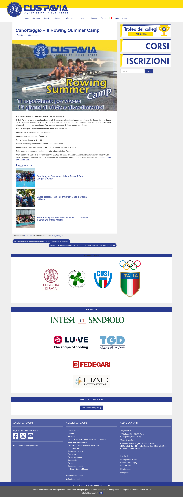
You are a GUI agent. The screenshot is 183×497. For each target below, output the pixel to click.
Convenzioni (72, 433)
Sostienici (71, 436)
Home (26, 18)
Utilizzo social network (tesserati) (25, 445)
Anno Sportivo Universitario (78, 442)
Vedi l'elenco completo (91, 407)
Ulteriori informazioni (90, 493)
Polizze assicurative (75, 457)
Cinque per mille (75, 439)
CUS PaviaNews (74, 448)
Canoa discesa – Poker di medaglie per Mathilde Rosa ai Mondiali (41, 241)
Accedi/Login (122, 18)
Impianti (125, 472)
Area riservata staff (75, 475)
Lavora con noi (73, 430)
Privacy (70, 463)
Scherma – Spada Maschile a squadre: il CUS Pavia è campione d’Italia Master (82, 245)
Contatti (94, 18)
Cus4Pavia (102, 439)
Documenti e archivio (76, 451)
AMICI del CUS (90, 439)
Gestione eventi (73, 479)
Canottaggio (29, 235)
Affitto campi (70, 18)
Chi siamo (36, 18)
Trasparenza (73, 454)
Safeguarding (73, 460)
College (58, 18)
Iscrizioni (84, 18)
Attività (46, 18)
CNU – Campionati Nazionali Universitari (83, 445)
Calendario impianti (75, 466)
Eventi (103, 18)
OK (101, 493)
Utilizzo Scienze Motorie (78, 469)
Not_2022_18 (57, 235)
